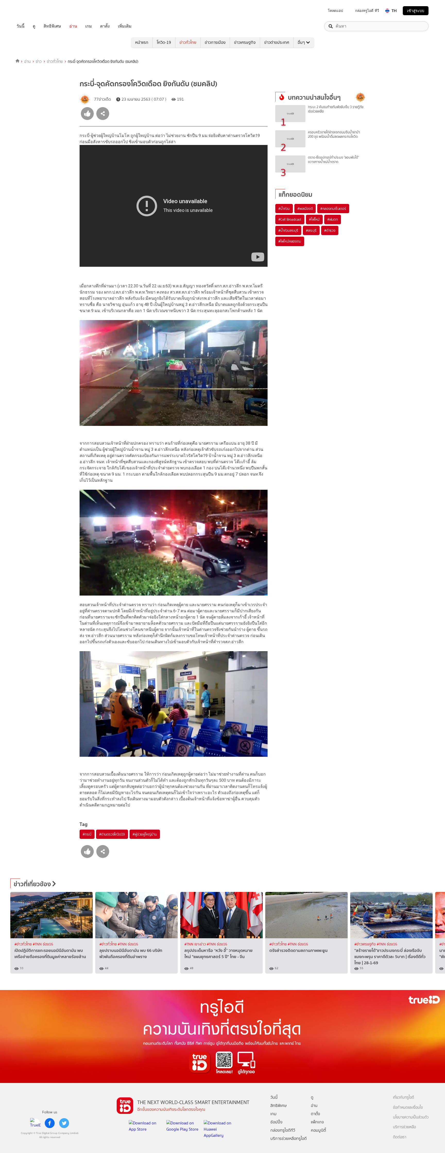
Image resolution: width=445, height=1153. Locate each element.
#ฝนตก (332, 219)
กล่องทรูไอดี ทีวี (367, 10)
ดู (34, 26)
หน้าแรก (141, 42)
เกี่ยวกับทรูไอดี (403, 1097)
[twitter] (64, 1123)
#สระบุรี (311, 230)
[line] (35, 1123)
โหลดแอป (335, 10)
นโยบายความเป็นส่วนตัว (411, 1117)
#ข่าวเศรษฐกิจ (365, 944)
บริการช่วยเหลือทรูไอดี (288, 1138)
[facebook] (50, 1123)
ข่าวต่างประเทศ (276, 42)
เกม (88, 26)
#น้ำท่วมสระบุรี (288, 230)
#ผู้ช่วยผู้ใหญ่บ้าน (145, 834)
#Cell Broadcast (289, 219)
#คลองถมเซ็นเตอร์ (333, 208)
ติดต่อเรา (399, 1137)
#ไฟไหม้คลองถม (289, 241)
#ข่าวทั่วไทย (23, 944)
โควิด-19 (164, 42)
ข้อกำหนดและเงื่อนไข (408, 1107)
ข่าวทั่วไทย (187, 42)
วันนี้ (20, 26)
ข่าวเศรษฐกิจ (245, 42)
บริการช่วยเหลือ (404, 1127)
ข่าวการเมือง (215, 42)
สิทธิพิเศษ (52, 26)
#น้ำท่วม (284, 208)
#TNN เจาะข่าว (195, 944)
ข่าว (39, 61)
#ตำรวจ (329, 230)
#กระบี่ (87, 834)
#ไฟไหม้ (314, 219)
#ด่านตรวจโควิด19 (112, 834)
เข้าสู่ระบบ (415, 11)
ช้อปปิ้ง (276, 1122)
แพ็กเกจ (317, 1122)
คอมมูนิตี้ (318, 1130)
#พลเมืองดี (305, 208)
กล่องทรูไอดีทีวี (282, 1130)
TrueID (31, 10)
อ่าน (73, 26)
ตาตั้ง (105, 26)
